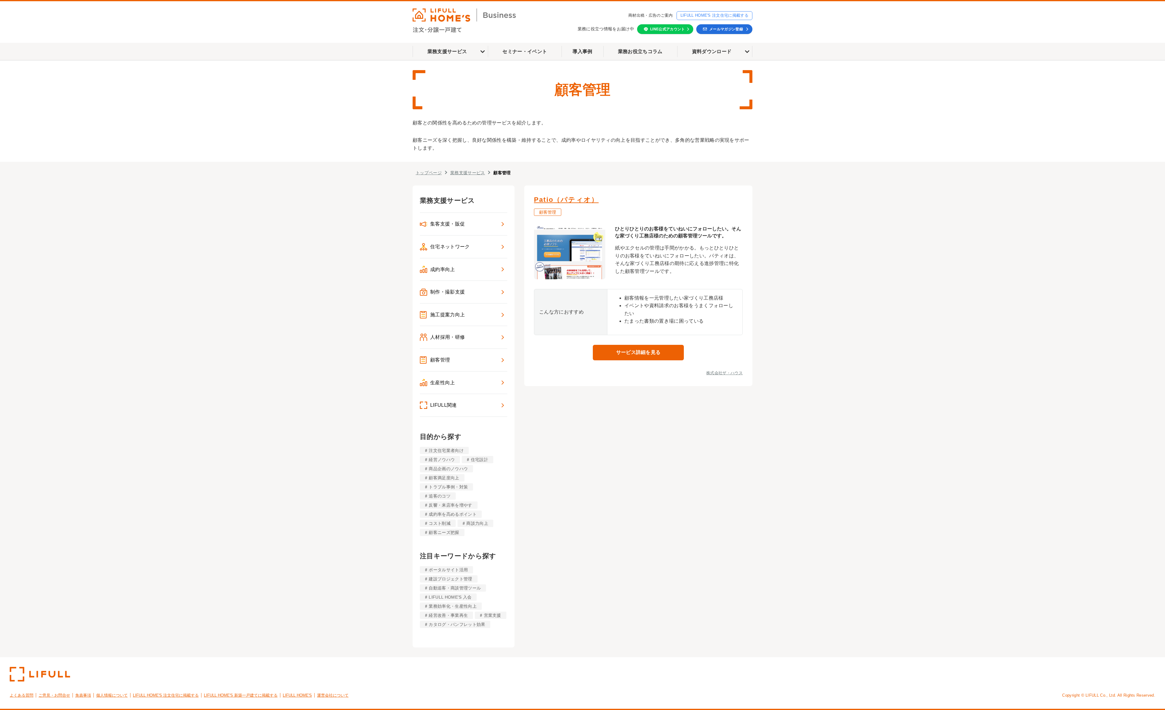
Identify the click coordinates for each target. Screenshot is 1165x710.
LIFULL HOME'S (297, 695)
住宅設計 (479, 459)
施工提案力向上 (447, 314)
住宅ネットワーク (450, 246)
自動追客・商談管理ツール (455, 588)
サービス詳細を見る (638, 352)
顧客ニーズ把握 (444, 532)
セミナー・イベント (524, 51)
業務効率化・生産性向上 (453, 606)
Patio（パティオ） (566, 199)
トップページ (429, 172)
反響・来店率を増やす (450, 505)
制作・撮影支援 (447, 291)
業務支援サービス (447, 51)
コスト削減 (440, 523)
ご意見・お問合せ (54, 695)
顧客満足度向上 (444, 477)
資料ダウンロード (712, 51)
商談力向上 (477, 523)
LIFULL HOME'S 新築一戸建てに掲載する (241, 695)
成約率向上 (442, 269)
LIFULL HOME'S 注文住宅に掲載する (714, 15)
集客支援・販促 (447, 223)
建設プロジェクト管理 (450, 578)
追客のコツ (440, 496)
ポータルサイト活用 (448, 569)
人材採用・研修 (447, 337)
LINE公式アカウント (667, 29)
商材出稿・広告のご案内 (650, 15)
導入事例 (582, 51)
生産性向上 (442, 382)
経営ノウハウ (442, 459)
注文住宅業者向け (446, 450)
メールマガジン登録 (726, 29)
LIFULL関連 (443, 405)
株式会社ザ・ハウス (724, 373)
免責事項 (83, 695)
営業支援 (492, 615)
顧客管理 (440, 359)
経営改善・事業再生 (448, 615)
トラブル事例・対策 (448, 486)
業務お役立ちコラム (640, 51)
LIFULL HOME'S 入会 (450, 597)
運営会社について (333, 695)
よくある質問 (21, 695)
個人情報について (112, 695)
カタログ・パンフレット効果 (457, 624)
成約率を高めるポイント (453, 514)
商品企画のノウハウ (448, 468)
